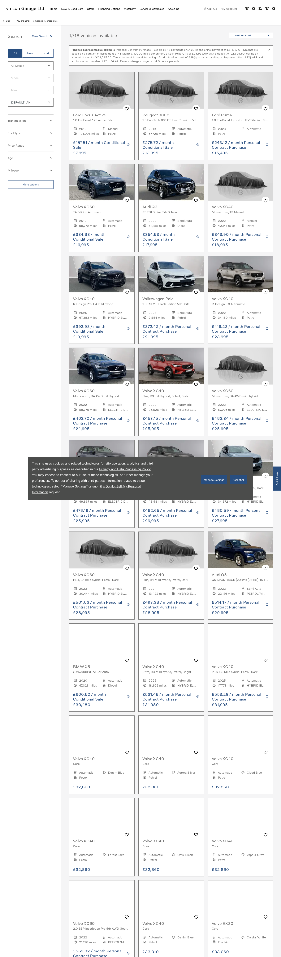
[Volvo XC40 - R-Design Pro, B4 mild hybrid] (101, 274)
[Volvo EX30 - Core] (240, 898)
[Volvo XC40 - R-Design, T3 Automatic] (240, 274)
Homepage (37, 20)
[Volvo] (260, 8)
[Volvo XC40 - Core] (101, 734)
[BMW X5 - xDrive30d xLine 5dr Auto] (101, 642)
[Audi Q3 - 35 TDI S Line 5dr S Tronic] (171, 182)
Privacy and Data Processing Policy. (125, 469)
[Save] (127, 109)
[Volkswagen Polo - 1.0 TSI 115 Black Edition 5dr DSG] (171, 274)
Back (8, 20)
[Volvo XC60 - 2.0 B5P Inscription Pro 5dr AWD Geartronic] (101, 898)
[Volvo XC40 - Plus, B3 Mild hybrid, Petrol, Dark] (240, 642)
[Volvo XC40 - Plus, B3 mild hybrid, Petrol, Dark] (171, 366)
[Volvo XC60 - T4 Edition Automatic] (101, 182)
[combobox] (31, 65)
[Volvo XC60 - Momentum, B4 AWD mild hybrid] (101, 366)
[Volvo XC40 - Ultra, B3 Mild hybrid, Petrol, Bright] (171, 642)
